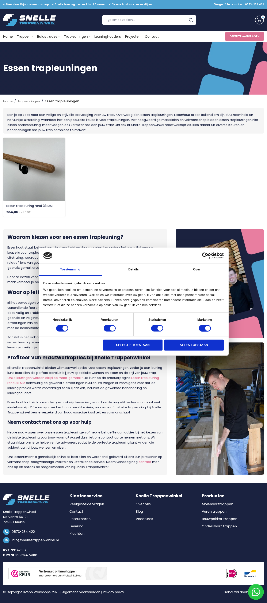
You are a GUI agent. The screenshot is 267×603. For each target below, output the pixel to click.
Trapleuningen (29, 101)
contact (144, 462)
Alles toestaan (194, 345)
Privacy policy (113, 592)
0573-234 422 (23, 531)
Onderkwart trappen (219, 526)
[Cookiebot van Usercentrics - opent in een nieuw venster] (205, 255)
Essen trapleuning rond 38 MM (29, 205)
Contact (76, 511)
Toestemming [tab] (70, 269)
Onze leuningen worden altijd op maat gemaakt (45, 378)
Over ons (143, 504)
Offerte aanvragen (244, 36)
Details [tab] (133, 269)
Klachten (76, 534)
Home (8, 101)
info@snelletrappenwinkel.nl (35, 540)
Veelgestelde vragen (86, 504)
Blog (139, 511)
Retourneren (80, 519)
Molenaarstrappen (217, 504)
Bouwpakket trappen (219, 519)
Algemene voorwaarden (81, 592)
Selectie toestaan (133, 345)
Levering (76, 526)
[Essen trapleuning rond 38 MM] (34, 169)
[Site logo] (29, 19)
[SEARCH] (191, 20)
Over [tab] (196, 269)
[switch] (110, 328)
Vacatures (144, 519)
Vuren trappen (214, 511)
